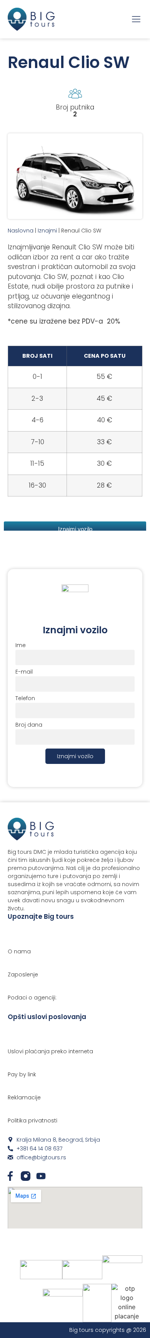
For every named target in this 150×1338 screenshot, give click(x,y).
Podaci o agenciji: (32, 997)
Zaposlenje (23, 974)
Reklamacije (24, 1097)
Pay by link (22, 1074)
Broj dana (28, 725)
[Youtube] (41, 1176)
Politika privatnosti (32, 1120)
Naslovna (20, 230)
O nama (19, 951)
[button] (136, 19)
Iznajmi (47, 230)
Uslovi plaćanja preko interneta (50, 1051)
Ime (20, 645)
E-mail (24, 672)
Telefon (25, 699)
